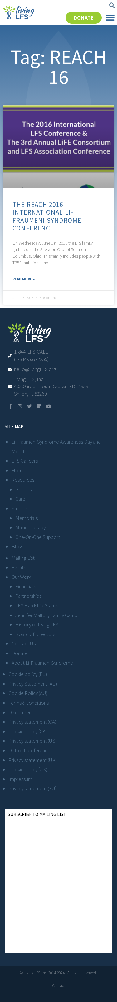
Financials (25, 586)
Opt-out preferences (30, 750)
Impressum (20, 779)
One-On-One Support (37, 537)
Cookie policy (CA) (27, 731)
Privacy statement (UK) (32, 760)
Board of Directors (35, 634)
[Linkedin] (39, 406)
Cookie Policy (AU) (27, 693)
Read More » (23, 279)
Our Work (21, 576)
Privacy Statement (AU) (32, 683)
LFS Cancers (25, 460)
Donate (20, 653)
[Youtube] (48, 406)
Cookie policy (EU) (27, 674)
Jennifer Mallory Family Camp (46, 615)
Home (18, 470)
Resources (23, 479)
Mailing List (23, 557)
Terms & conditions (28, 702)
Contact (58, 985)
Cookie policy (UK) (27, 769)
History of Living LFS (36, 624)
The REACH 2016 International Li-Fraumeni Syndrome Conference (46, 216)
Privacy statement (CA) (32, 721)
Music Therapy (30, 527)
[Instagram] (19, 406)
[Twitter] (29, 406)
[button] (112, 6)
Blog (17, 546)
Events (19, 567)
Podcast (24, 489)
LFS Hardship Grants (36, 605)
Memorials (26, 518)
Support (20, 508)
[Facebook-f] (10, 406)
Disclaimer (19, 712)
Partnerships (28, 595)
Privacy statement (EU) (32, 788)
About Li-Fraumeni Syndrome (42, 662)
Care (20, 498)
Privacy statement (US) (32, 740)
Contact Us (24, 643)
